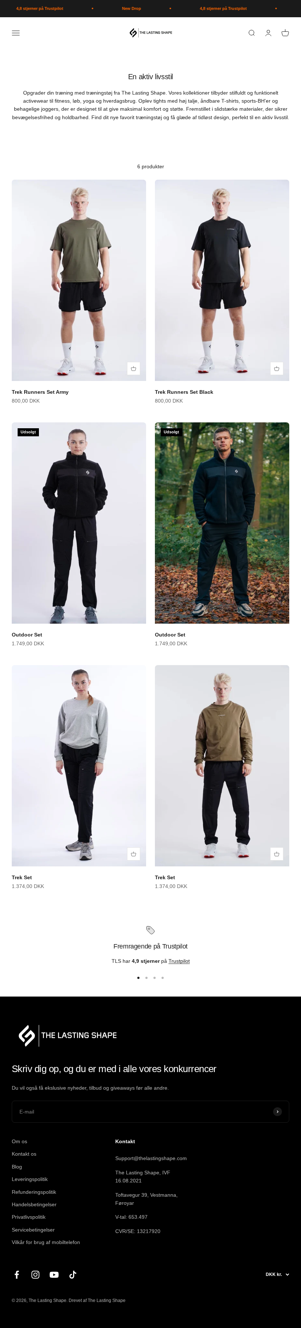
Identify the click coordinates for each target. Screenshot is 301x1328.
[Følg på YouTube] (54, 1275)
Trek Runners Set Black (184, 392)
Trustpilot (179, 961)
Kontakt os (24, 1154)
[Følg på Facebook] (17, 1275)
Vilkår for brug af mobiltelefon (46, 1242)
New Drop (119, 8)
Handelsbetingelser (34, 1204)
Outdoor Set (27, 635)
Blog (17, 1167)
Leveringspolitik (30, 1179)
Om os (19, 1141)
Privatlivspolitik (29, 1217)
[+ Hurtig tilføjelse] (133, 368)
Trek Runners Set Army (40, 392)
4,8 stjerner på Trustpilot (27, 8)
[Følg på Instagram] (35, 1275)
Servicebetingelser (33, 1230)
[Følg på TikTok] (73, 1275)
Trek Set (22, 877)
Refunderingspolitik (34, 1192)
